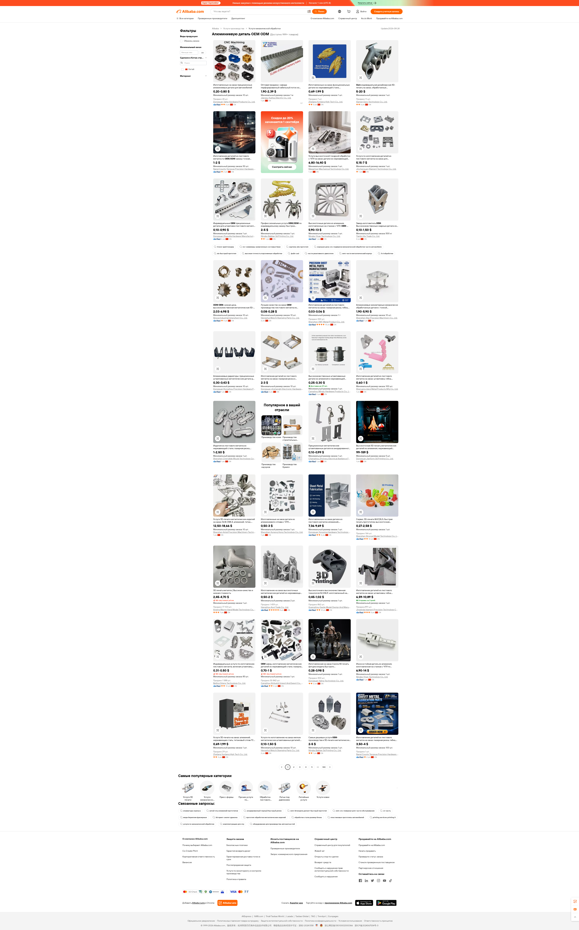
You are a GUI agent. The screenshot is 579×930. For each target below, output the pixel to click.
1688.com (258, 916)
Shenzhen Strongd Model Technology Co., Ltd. (377, 536)
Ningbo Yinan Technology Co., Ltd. (324, 236)
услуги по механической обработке (198, 824)
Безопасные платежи (237, 845)
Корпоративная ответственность (198, 856)
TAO (313, 916)
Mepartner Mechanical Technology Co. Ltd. (328, 169)
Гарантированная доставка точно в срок (243, 858)
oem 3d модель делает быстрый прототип (308, 811)
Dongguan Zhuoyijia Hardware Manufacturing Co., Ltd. (234, 236)
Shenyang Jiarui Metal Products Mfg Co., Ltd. (377, 389)
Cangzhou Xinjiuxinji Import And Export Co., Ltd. (282, 683)
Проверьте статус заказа (371, 856)
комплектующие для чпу (233, 824)
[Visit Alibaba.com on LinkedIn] (366, 880)
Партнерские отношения (371, 868)
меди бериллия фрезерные (195, 817)
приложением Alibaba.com (338, 903)
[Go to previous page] (281, 767)
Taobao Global (301, 916)
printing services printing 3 (384, 817)
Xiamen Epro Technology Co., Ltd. (371, 102)
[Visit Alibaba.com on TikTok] (390, 880)
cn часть (387, 811)
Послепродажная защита (238, 865)
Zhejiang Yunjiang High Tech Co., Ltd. (325, 102)
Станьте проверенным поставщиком (377, 862)
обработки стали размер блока (308, 817)
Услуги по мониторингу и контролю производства (243, 872)
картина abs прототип (298, 247)
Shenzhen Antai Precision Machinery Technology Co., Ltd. (234, 532)
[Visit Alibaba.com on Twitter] (372, 880)
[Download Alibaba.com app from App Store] (364, 903)
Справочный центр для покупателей (332, 845)
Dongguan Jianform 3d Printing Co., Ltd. (374, 458)
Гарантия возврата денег (238, 851)
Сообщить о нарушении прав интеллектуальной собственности (332, 869)
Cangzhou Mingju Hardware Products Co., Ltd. (329, 391)
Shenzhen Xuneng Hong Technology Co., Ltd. (282, 532)
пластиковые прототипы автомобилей (347, 817)
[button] (309, 11)
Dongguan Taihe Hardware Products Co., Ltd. (234, 102)
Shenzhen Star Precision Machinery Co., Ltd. (376, 318)
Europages (333, 916)
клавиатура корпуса (192, 811)
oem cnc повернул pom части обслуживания (355, 811)
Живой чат (320, 851)
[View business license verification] (316, 925)
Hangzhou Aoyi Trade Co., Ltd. (275, 607)
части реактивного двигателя (320, 253)
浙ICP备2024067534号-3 (366, 925)
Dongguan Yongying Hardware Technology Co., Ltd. (329, 532)
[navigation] (193, 398)
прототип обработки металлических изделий (266, 817)
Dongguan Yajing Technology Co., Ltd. (326, 681)
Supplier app (296, 903)
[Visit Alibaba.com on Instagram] (378, 880)
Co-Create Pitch (190, 851)
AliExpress (246, 916)
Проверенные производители (285, 848)
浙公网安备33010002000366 (339, 925)
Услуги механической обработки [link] (265, 28)
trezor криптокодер (225, 247)
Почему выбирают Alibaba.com (197, 845)
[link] (575, 901)
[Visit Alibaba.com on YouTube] (384, 880)
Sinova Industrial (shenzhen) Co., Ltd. (230, 318)
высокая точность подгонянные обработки (263, 253)
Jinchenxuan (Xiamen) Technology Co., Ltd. (376, 169)
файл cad (295, 253)
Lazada (289, 916)
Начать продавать (367, 851)
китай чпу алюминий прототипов (223, 811)
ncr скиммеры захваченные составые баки (261, 247)
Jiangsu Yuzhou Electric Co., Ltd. (276, 98)
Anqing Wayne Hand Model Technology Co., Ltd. (234, 609)
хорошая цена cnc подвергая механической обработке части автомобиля (349, 247)
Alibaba (215, 28)
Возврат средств (323, 862)
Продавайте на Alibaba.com (372, 845)
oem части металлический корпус (357, 253)
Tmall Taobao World (275, 916)
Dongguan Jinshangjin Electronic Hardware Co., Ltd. (282, 389)
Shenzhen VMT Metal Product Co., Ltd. (326, 322)
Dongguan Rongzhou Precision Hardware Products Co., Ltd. (234, 389)
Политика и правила (236, 879)
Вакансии (187, 862)
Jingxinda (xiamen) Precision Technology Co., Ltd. (377, 609)
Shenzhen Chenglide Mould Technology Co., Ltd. (234, 458)
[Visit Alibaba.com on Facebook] (360, 880)
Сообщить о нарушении (326, 876)
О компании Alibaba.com (195, 839)
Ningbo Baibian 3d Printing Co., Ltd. (277, 236)
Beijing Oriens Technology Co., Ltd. (229, 683)
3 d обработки (387, 253)
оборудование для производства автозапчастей (274, 824)
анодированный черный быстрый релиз (264, 811)
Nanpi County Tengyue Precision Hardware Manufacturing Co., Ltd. (234, 169)
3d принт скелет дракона (226, 817)
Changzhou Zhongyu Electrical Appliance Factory (329, 458)
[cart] (349, 12)
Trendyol (322, 916)
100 (324, 767)
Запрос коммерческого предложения (289, 854)
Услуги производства (233, 28)
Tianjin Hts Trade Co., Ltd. (368, 236)
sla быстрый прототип (226, 253)
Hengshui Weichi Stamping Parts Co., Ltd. (280, 318)
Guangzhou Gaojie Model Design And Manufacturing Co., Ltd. (329, 607)
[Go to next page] (330, 767)
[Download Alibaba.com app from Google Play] (386, 903)
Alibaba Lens (198, 903)
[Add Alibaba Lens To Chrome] (227, 903)
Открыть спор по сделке (327, 856)
